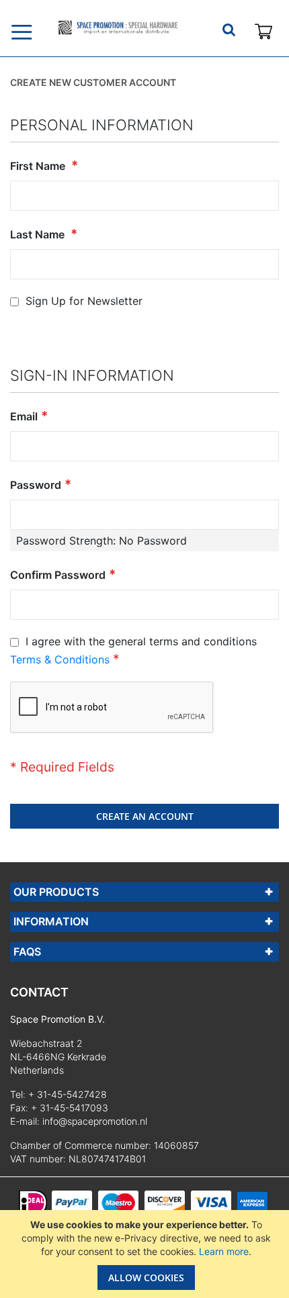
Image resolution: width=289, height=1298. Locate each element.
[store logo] (117, 27)
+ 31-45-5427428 (67, 1094)
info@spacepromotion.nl (94, 1121)
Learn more (224, 1251)
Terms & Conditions (60, 659)
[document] (146, 1254)
